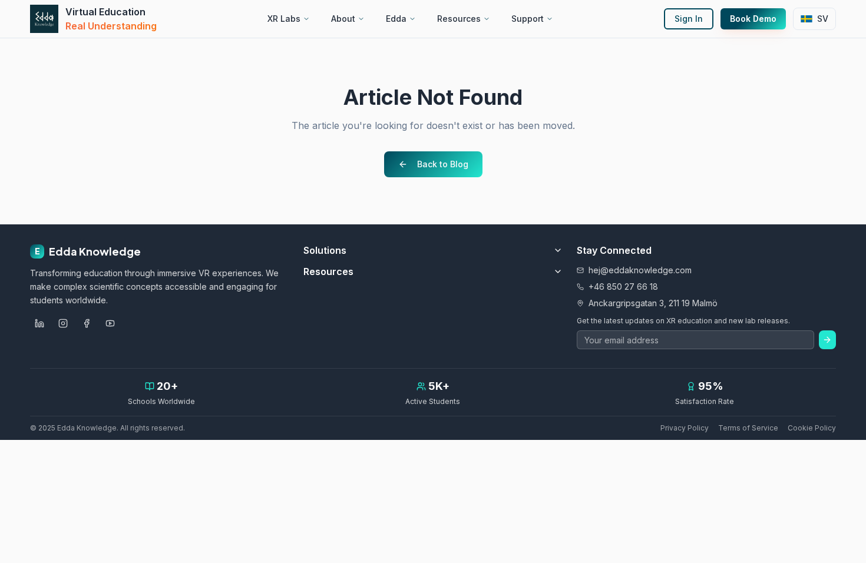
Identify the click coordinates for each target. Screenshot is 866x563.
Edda (396, 19)
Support (527, 19)
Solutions (324, 250)
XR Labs (283, 19)
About (343, 19)
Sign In (689, 19)
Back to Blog (442, 164)
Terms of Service (748, 427)
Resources (459, 19)
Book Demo (753, 19)
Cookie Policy (812, 427)
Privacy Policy (684, 427)
